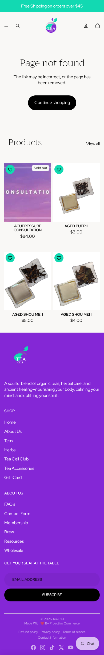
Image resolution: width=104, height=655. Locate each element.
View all (93, 144)
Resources (14, 541)
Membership (16, 523)
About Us (13, 431)
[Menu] (6, 26)
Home (10, 422)
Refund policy (28, 632)
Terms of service (74, 632)
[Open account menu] (86, 26)
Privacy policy (50, 632)
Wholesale (13, 550)
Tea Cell (58, 619)
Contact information (52, 637)
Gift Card (13, 477)
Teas (8, 441)
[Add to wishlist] (10, 169)
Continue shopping (52, 102)
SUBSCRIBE (52, 594)
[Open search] (17, 26)
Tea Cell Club (16, 459)
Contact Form (17, 513)
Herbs (9, 450)
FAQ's (9, 504)
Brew (9, 532)
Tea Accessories (19, 468)
